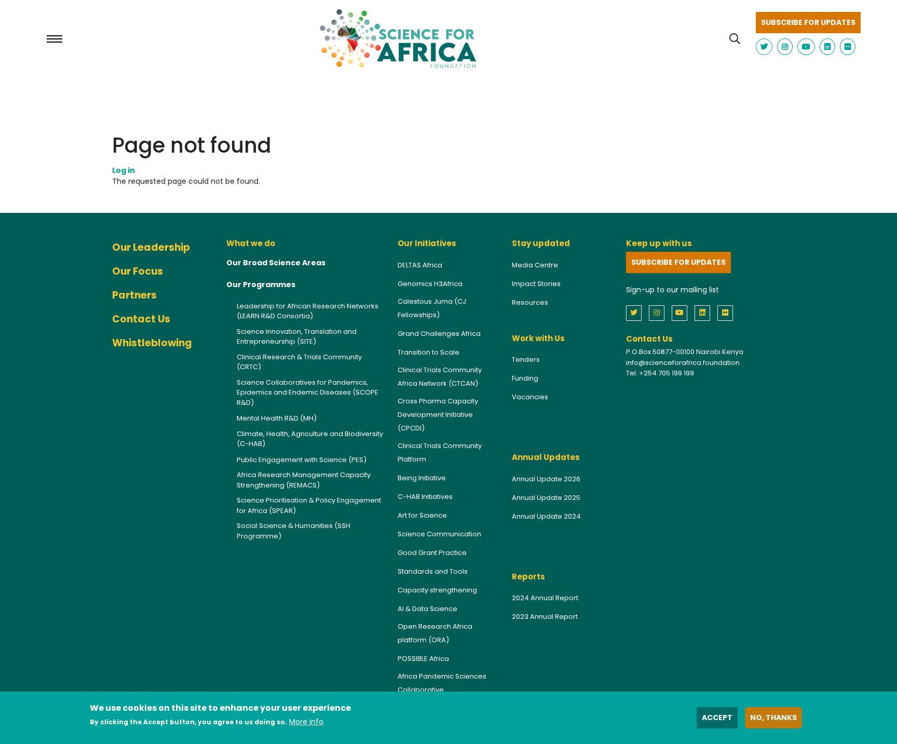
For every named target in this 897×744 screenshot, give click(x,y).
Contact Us (141, 319)
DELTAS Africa (420, 265)
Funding (525, 378)
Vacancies (530, 397)
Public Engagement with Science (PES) (301, 460)
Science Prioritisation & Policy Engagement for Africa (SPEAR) (309, 505)
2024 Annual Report (545, 598)
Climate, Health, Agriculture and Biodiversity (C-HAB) (310, 439)
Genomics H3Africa (430, 284)
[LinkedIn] (705, 312)
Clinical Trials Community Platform (440, 452)
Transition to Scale (428, 352)
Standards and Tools (433, 571)
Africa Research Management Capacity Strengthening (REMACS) (304, 480)
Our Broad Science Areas (275, 263)
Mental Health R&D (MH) (277, 418)
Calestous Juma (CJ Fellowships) (432, 308)
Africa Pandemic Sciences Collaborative (442, 683)
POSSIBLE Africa (423, 659)
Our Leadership (151, 247)
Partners (134, 295)
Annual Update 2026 (546, 479)
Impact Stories (536, 284)
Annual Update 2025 (546, 498)
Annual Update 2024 (546, 516)
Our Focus (137, 271)
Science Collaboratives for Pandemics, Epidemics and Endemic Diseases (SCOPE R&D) (307, 392)
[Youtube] (682, 312)
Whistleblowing (152, 343)
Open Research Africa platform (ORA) (435, 633)
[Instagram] (659, 312)
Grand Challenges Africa (439, 334)
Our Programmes (260, 284)
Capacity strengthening (437, 590)
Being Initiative (422, 478)
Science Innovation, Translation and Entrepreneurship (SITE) (297, 337)
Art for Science (422, 515)
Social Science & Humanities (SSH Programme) (293, 531)
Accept (717, 717)
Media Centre (535, 265)
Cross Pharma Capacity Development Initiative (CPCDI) (438, 414)
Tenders (526, 359)
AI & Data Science (427, 609)
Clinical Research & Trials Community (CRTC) (299, 362)
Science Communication (439, 534)
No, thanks (773, 717)
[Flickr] (727, 312)
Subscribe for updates (808, 22)
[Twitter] (636, 312)
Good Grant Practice (432, 553)
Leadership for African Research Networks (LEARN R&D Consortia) (307, 311)
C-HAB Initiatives (425, 497)
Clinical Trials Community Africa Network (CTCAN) (440, 376)
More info (306, 721)
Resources (530, 302)
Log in (123, 170)
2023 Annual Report (545, 616)
